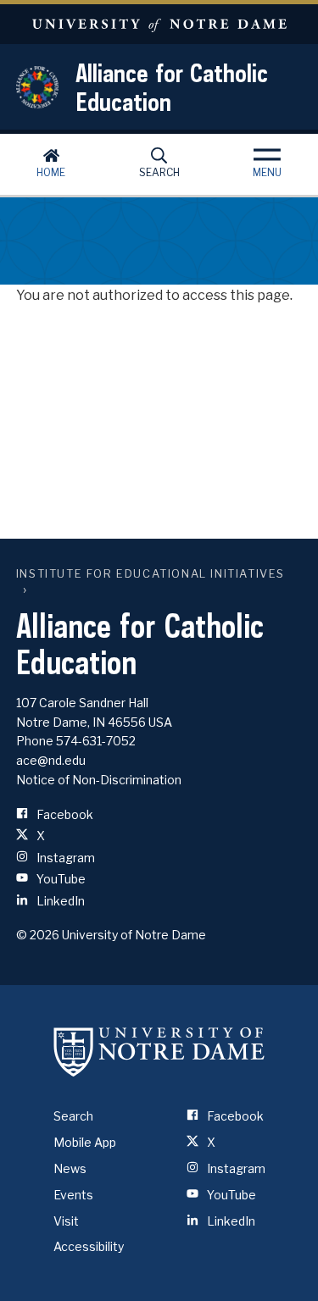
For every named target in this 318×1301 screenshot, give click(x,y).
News (69, 1168)
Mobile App (84, 1142)
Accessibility (88, 1246)
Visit (66, 1221)
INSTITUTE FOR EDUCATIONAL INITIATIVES (150, 573)
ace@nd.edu (51, 760)
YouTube (60, 879)
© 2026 (37, 934)
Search (159, 172)
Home (50, 172)
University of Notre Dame (159, 24)
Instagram (64, 857)
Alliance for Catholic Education (171, 87)
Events (73, 1195)
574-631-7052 (96, 741)
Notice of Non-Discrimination (98, 779)
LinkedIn (59, 901)
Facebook (63, 814)
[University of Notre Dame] (159, 1051)
